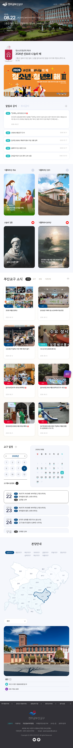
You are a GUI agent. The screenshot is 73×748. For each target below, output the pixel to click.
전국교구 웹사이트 (21, 704)
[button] (59, 94)
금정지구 (45, 553)
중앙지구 (19, 553)
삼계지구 (28, 555)
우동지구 (54, 553)
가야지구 (36, 553)
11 (18, 474)
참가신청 (62, 704)
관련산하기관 (34, 704)
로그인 (55, 4)
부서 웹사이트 (5, 704)
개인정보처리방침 (28, 723)
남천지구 (10, 553)
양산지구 (63, 553)
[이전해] (6, 456)
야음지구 (45, 555)
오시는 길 (53, 723)
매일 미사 (10, 30)
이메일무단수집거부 (42, 723)
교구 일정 (8, 447)
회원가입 (62, 4)
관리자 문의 (62, 723)
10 (12, 474)
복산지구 (36, 555)
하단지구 (28, 553)
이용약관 (18, 723)
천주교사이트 (49, 704)
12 (24, 474)
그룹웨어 (10, 723)
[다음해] (24, 456)
